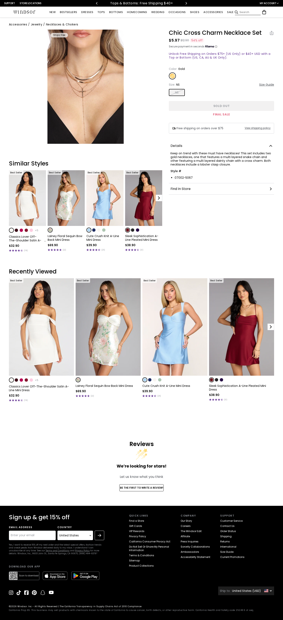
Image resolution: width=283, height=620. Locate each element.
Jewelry (36, 24)
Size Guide (266, 84)
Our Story (186, 521)
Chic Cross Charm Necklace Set (215, 33)
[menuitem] (52, 12)
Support (9, 3)
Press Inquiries (189, 541)
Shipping (226, 536)
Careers (186, 526)
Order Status (228, 531)
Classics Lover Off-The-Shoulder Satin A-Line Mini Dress (25, 238)
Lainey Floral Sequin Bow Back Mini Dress (65, 238)
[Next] (186, 3)
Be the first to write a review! (141, 487)
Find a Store (136, 521)
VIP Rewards (136, 531)
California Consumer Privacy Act (149, 541)
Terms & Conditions (141, 555)
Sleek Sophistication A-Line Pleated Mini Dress (141, 238)
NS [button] (177, 92)
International (228, 546)
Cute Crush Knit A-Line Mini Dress (102, 238)
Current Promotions (232, 557)
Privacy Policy (82, 550)
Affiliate (185, 536)
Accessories (18, 24)
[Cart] (264, 12)
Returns (225, 541)
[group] (85, 87)
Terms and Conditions (57, 550)
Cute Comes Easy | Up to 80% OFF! (173, 3)
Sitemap (134, 560)
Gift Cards (135, 526)
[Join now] (99, 535)
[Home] (24, 12)
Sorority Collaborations (195, 546)
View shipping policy (258, 128)
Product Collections (141, 565)
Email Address (21, 527)
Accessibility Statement (195, 557)
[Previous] (97, 3)
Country (64, 527)
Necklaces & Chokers (62, 24)
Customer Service (231, 521)
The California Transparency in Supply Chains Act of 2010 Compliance (101, 606)
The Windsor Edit (191, 531)
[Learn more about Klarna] (216, 46)
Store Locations (30, 3)
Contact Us (227, 526)
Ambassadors (190, 552)
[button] (11, 230)
